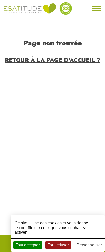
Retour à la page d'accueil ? (52, 60)
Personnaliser (89, 245)
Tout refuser (58, 245)
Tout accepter (28, 245)
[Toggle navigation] (95, 8)
